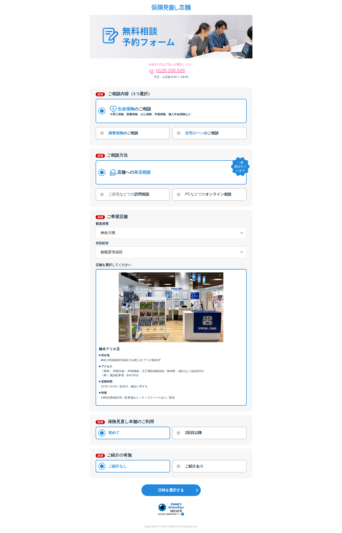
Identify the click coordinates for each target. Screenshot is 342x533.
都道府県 (102, 223)
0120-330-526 (170, 70)
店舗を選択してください (113, 265)
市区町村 (102, 243)
